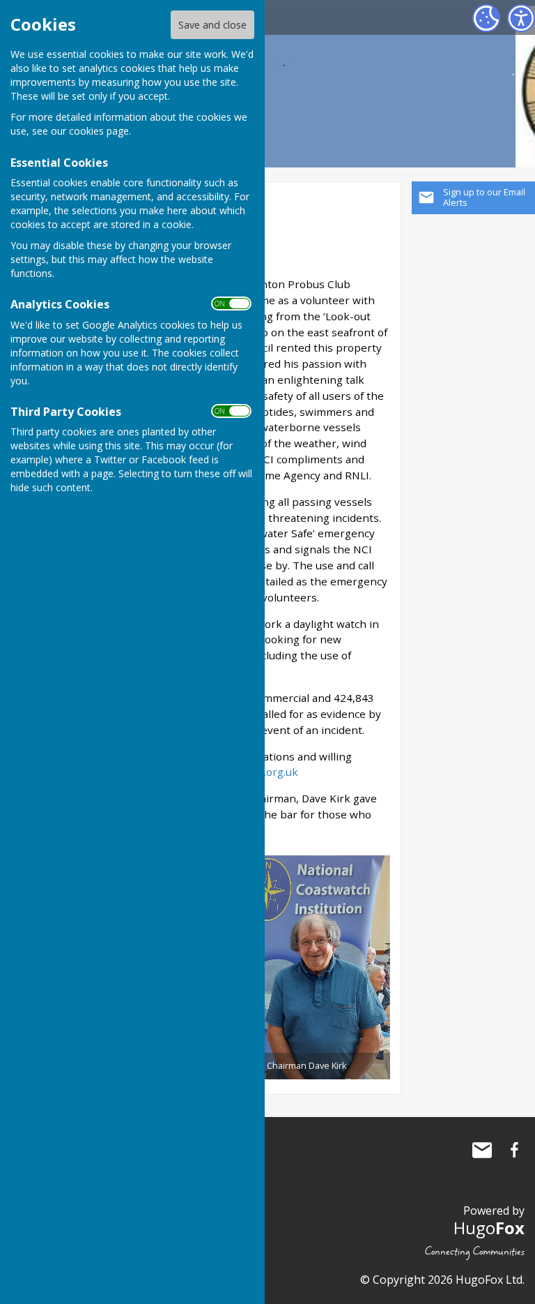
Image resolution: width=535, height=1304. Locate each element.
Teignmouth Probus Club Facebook (514, 1149)
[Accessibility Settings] (521, 18)
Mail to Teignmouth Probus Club (482, 1149)
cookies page (99, 130)
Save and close (212, 24)
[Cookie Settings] (486, 18)
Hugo (489, 1227)
